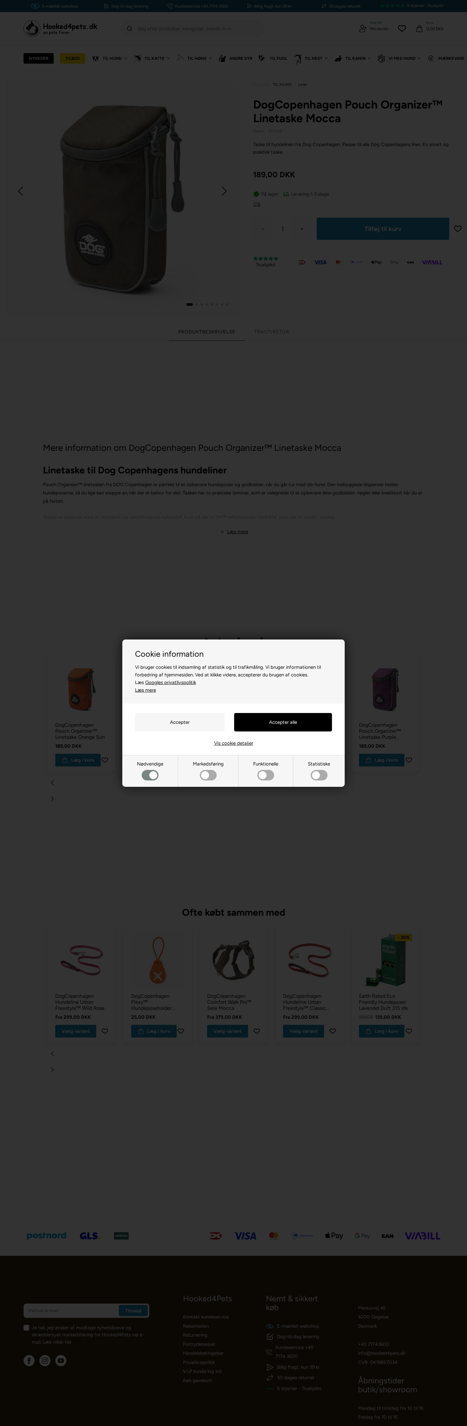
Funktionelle (265, 764)
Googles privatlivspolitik (170, 682)
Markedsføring (208, 764)
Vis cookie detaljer (233, 743)
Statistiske (319, 764)
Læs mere (145, 690)
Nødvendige (150, 764)
